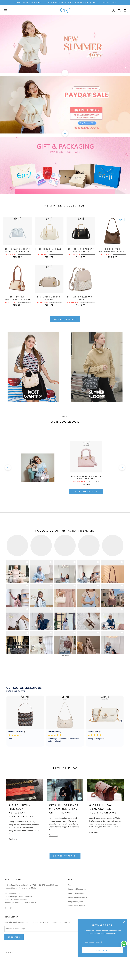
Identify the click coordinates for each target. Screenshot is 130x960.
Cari (69, 885)
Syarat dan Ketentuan (76, 906)
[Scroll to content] (65, 73)
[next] (122, 467)
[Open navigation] (5, 10)
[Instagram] (11, 907)
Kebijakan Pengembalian (77, 897)
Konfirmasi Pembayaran (77, 889)
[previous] (8, 467)
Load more (65, 655)
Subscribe (102, 950)
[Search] (119, 10)
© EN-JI (9, 953)
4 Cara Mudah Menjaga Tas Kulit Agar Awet (103, 809)
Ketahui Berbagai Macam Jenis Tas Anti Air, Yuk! (64, 809)
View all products (65, 319)
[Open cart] (125, 10)
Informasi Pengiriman (76, 893)
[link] (17, 571)
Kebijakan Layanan (75, 901)
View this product (86, 491)
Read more (13, 839)
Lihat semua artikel (65, 856)
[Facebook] (5, 907)
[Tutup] (124, 922)
